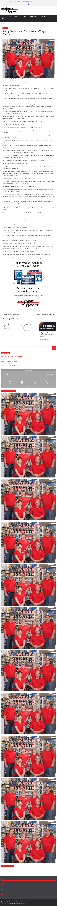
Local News (9, 16)
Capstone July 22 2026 (6, 363)
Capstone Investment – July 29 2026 (9, 361)
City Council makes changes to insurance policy (47, 334)
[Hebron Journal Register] (2, 18)
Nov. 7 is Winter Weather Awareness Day (27, 326)
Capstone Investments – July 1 (8, 365)
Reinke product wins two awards (45, 314)
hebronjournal (14, 37)
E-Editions (43, 16)
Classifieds (17, 16)
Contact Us (22, 20)
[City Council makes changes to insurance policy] (47, 323)
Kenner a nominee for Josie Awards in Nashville (11, 356)
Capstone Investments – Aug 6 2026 (33, 1)
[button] (27, 17)
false (28, 386)
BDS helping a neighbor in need (8, 325)
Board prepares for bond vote (11, 314)
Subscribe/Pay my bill (11, 20)
